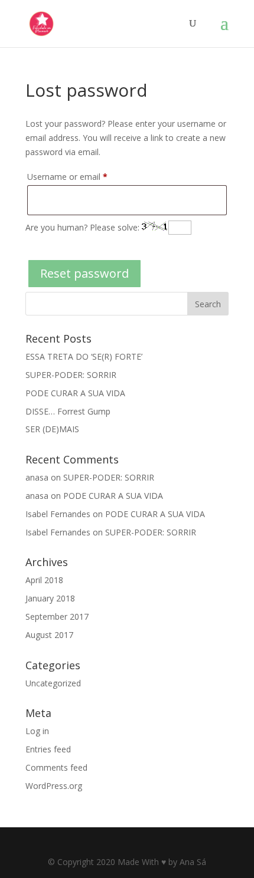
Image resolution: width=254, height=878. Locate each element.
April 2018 (44, 580)
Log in (37, 730)
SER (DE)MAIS (52, 429)
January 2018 (50, 598)
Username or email (84, 176)
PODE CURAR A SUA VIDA (75, 393)
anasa (36, 477)
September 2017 (57, 616)
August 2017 (49, 634)
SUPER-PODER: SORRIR (70, 374)
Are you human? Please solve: (83, 227)
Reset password (84, 273)
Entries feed (48, 749)
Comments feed (56, 767)
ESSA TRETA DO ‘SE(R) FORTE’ (83, 356)
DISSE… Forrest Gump (67, 411)
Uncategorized (53, 683)
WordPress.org (53, 785)
